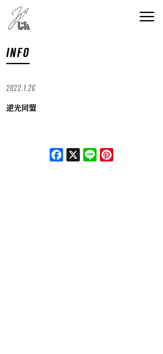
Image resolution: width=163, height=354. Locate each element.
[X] (73, 155)
